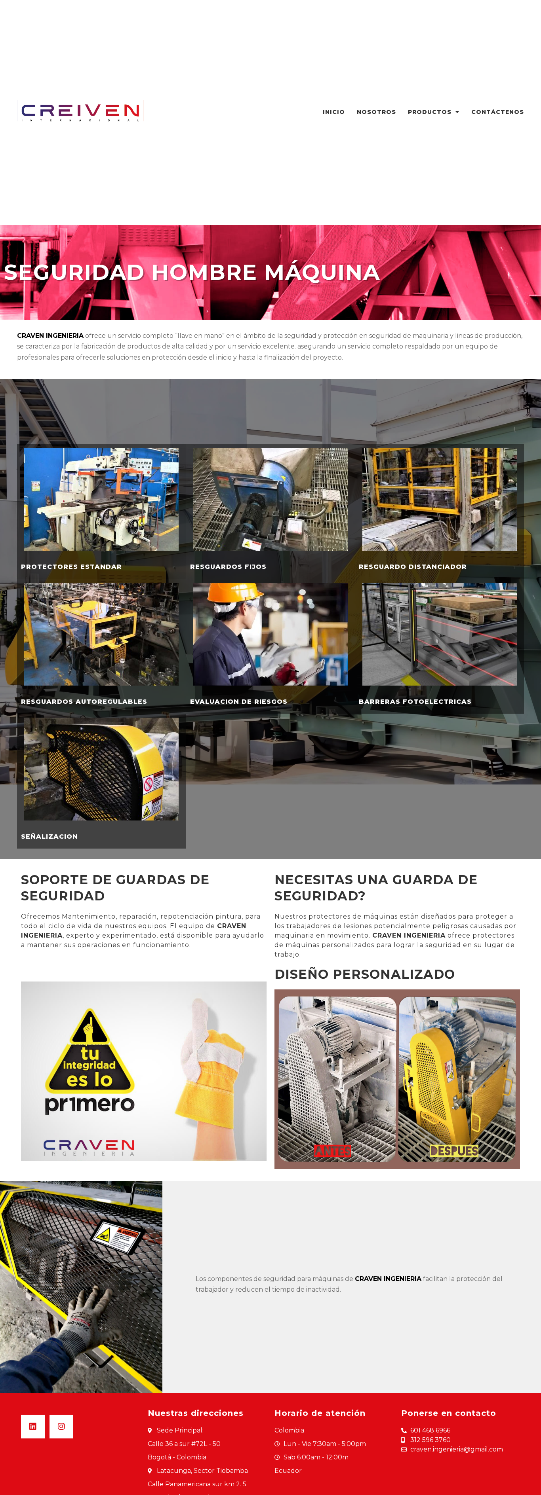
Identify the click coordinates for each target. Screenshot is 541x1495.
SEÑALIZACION (49, 836)
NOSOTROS (376, 112)
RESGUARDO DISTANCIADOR (413, 566)
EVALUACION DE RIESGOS (239, 701)
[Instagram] (61, 1426)
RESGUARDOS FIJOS (228, 566)
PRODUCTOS (429, 112)
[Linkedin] (33, 1426)
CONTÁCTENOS (497, 112)
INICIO (334, 112)
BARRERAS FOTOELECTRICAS (415, 701)
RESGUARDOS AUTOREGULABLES (84, 701)
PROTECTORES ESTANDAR (71, 566)
